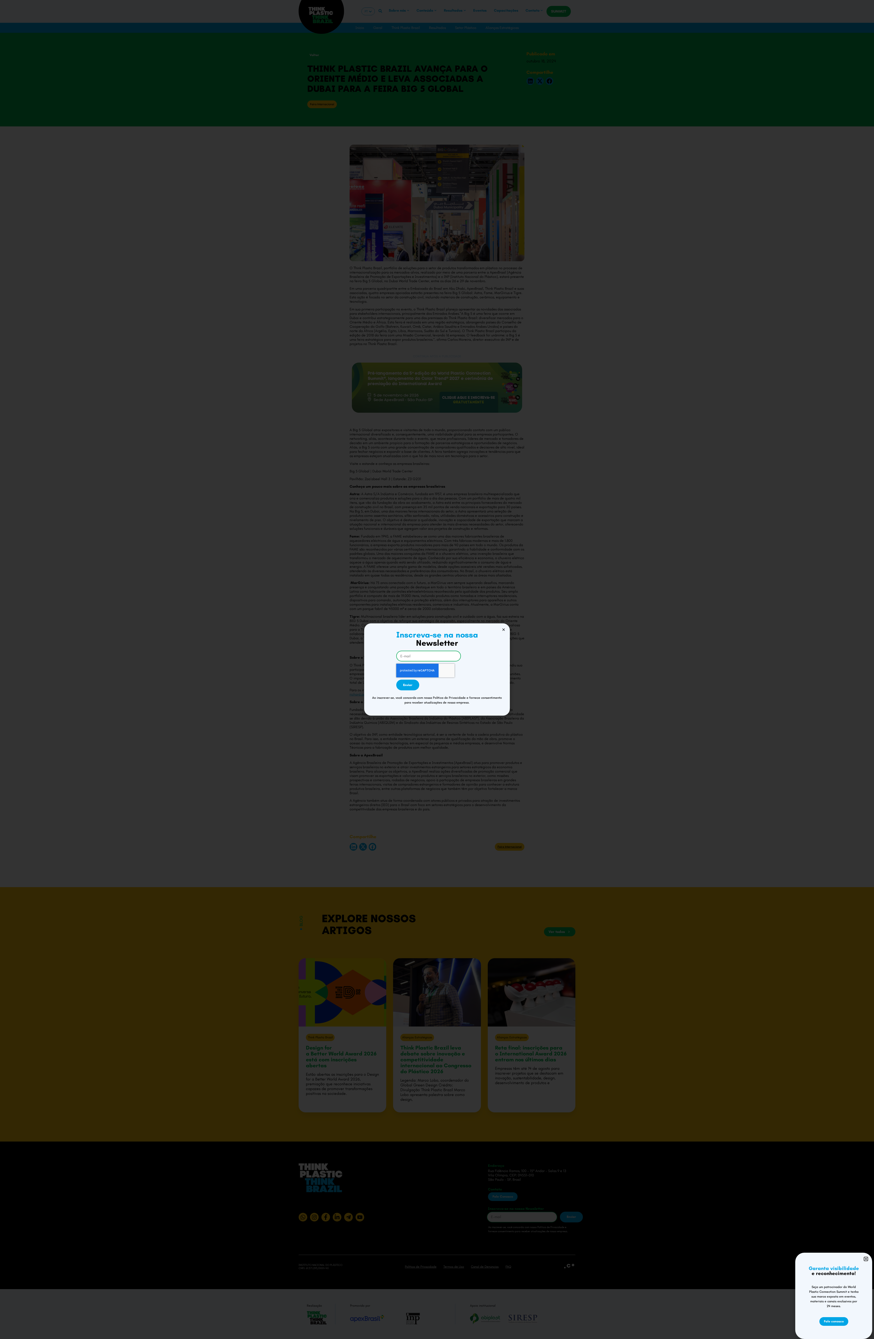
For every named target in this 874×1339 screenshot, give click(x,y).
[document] (437, 669)
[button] (503, 629)
